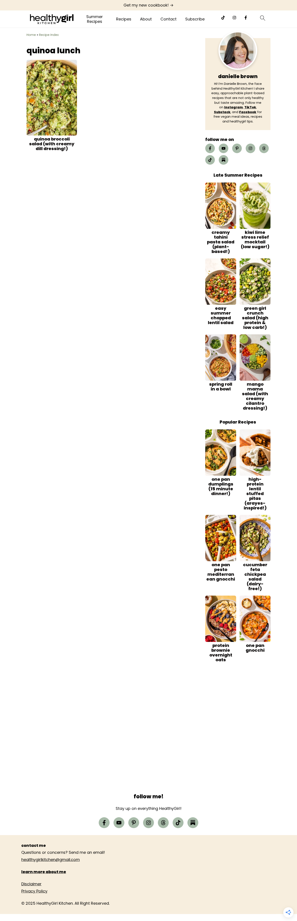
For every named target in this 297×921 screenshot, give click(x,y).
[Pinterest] (237, 148)
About (146, 19)
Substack (222, 112)
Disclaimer (31, 884)
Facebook (247, 112)
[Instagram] (234, 17)
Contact (168, 19)
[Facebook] (245, 17)
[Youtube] (223, 148)
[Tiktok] (223, 17)
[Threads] (264, 148)
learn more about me (43, 871)
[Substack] (223, 160)
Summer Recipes (94, 19)
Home (31, 35)
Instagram (233, 107)
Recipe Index (49, 35)
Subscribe (195, 19)
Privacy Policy (34, 891)
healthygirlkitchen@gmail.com (50, 859)
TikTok (250, 107)
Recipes (123, 19)
